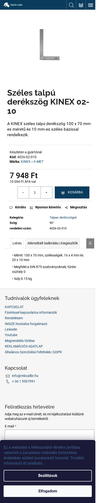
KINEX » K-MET (32, 161)
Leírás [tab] (17, 243)
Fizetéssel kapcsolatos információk (31, 312)
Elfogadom (47, 491)
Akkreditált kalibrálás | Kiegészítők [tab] (52, 243)
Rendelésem (14, 318)
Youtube (11, 335)
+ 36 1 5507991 (23, 381)
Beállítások (47, 475)
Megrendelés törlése (20, 341)
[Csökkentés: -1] (23, 192)
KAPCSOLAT (14, 307)
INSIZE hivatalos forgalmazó (26, 324)
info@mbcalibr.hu (25, 376)
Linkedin (11, 329)
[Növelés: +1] (46, 192)
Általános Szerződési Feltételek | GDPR (33, 352)
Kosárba (75, 192)
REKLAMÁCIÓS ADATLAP (24, 346)
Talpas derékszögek (63, 217)
